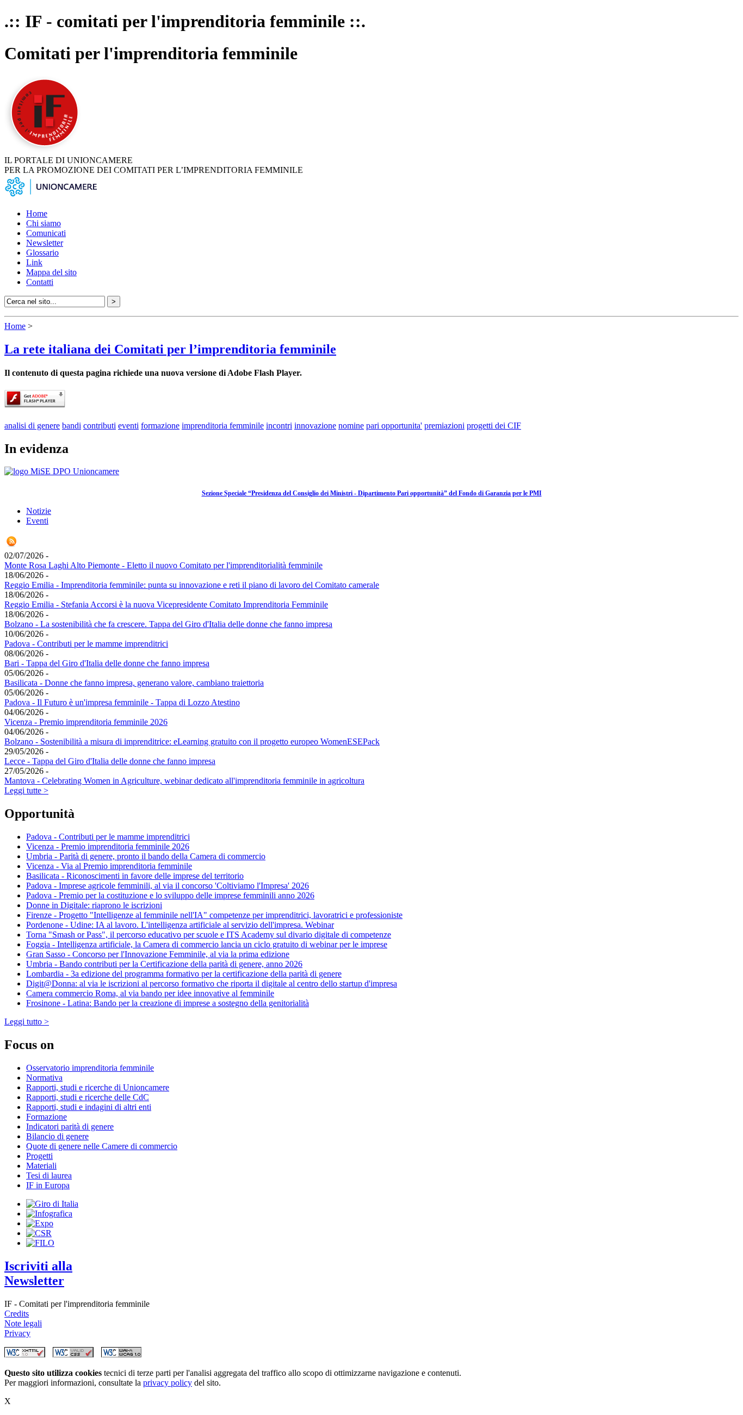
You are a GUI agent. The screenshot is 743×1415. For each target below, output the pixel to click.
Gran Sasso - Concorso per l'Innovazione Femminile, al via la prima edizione (157, 954)
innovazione (315, 425)
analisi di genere (32, 425)
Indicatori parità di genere (70, 1126)
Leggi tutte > (26, 790)
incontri (279, 425)
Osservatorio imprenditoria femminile (90, 1067)
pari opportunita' (394, 425)
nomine (351, 425)
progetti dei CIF (494, 425)
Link (34, 262)
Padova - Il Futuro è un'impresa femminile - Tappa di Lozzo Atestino (122, 702)
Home (36, 213)
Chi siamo (43, 223)
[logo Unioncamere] (50, 195)
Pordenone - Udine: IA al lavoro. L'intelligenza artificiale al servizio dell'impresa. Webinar (180, 924)
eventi (128, 425)
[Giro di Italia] (52, 1203)
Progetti (39, 1155)
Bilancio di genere (57, 1136)
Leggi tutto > (26, 1021)
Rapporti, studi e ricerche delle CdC (87, 1097)
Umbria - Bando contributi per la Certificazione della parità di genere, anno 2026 (164, 964)
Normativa (44, 1077)
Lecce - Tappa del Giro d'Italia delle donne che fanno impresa (109, 761)
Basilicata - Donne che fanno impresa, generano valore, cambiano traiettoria (134, 682)
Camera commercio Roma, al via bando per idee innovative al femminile (150, 993)
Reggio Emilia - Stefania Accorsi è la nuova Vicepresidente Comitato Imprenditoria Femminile (166, 604)
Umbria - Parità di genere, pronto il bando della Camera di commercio (145, 856)
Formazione (46, 1116)
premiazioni (444, 425)
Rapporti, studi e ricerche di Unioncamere (97, 1087)
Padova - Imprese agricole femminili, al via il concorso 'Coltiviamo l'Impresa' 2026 (167, 885)
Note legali (23, 1323)
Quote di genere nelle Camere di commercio (101, 1146)
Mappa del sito (51, 272)
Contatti (39, 282)
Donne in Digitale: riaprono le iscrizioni (94, 905)
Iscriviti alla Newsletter (38, 1273)
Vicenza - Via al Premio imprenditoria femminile (109, 866)
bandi (71, 425)
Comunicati (46, 233)
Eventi (37, 520)
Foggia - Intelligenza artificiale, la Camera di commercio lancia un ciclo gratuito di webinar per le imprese (206, 944)
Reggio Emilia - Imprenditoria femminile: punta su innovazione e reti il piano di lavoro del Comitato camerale (191, 584)
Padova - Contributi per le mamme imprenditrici (86, 643)
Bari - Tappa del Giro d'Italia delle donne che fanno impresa (106, 663)
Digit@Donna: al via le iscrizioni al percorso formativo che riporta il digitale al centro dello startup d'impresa (211, 983)
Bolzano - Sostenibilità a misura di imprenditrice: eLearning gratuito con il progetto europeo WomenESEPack (192, 741)
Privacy (17, 1333)
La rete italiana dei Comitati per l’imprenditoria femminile (170, 349)
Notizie (38, 511)
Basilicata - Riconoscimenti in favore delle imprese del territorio (135, 875)
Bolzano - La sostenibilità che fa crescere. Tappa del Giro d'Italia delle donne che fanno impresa (168, 624)
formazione (160, 425)
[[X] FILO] (40, 1243)
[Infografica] (49, 1213)
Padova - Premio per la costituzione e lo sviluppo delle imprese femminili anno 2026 (170, 895)
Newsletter (44, 242)
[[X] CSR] (39, 1233)
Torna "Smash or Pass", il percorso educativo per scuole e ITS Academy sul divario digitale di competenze (208, 934)
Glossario (42, 252)
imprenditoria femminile (223, 425)
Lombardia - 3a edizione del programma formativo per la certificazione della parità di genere (184, 973)
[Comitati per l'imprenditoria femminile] (46, 150)
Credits (16, 1313)
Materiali (41, 1165)
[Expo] (39, 1223)
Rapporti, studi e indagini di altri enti (88, 1107)
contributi (99, 425)
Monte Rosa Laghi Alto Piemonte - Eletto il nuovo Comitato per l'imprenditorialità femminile (163, 565)
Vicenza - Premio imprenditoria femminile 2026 (86, 722)
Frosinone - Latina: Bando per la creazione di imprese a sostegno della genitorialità (167, 1003)
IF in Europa (48, 1185)
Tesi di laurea (49, 1175)
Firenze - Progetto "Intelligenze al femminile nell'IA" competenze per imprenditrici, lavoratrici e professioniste (214, 915)
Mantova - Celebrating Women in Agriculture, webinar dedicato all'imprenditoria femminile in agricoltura (184, 780)
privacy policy (167, 1382)
